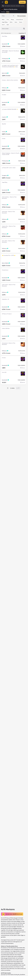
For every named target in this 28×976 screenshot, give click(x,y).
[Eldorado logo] (6, 2)
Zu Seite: (12, 388)
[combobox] (8, 15)
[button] (3, 20)
